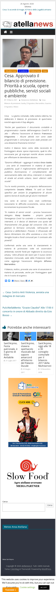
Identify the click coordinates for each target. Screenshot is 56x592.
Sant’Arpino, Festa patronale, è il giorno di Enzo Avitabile (10, 350)
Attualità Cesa (11, 71)
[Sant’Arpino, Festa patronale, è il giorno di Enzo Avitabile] (10, 333)
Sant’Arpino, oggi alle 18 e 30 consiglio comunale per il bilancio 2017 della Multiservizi (45, 354)
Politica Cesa (35, 71)
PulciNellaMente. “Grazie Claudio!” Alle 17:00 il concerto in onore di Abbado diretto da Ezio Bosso (27, 311)
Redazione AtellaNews (29, 100)
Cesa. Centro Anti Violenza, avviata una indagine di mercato (25, 294)
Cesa (45, 71)
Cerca (5, 501)
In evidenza (23, 71)
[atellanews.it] (28, 21)
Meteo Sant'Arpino (8, 559)
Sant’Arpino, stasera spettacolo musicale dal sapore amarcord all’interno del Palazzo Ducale (28, 354)
